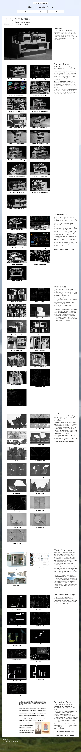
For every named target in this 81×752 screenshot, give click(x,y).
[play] (48, 58)
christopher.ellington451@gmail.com (10, 741)
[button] (28, 44)
